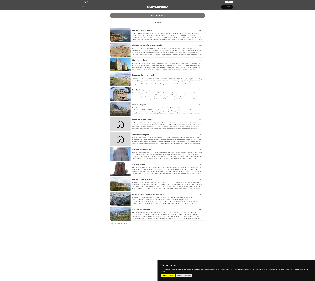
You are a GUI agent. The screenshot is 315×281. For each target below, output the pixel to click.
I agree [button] (165, 275)
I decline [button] (171, 275)
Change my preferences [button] (184, 275)
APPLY (229, 1)
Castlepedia (85, 2)
